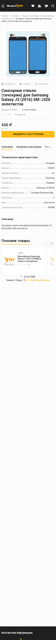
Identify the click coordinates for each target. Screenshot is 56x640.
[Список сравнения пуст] (39, 6)
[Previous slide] (47, 243)
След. (37, 280)
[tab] (7, 147)
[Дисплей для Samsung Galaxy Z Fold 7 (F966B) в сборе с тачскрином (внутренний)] (9, 261)
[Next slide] (52, 243)
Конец (46, 280)
